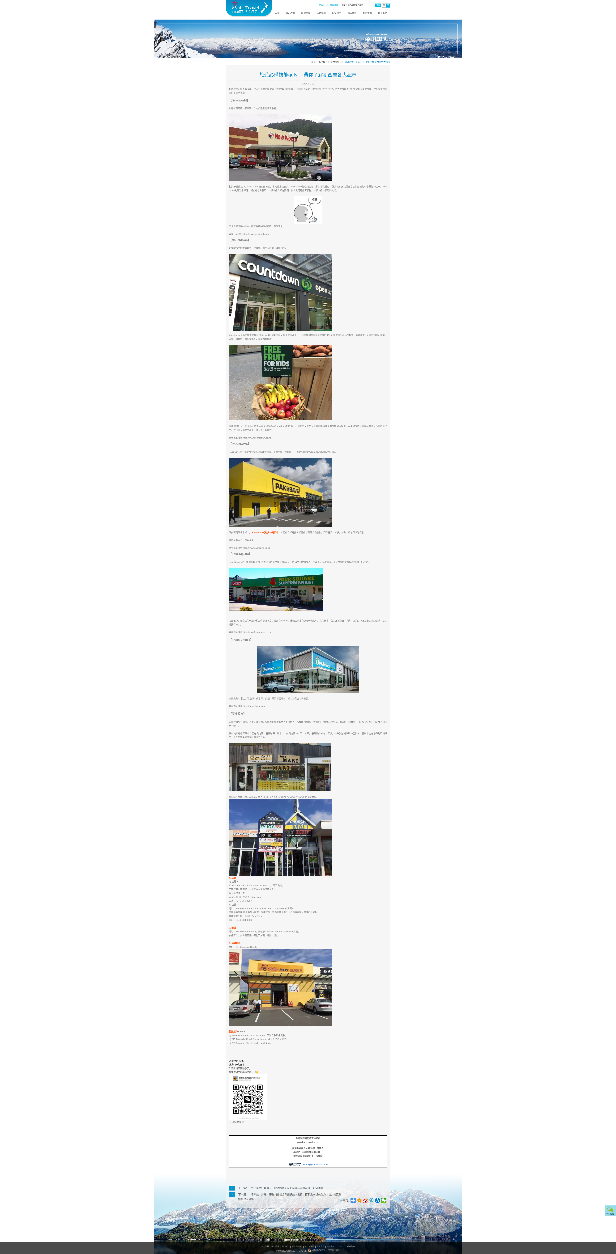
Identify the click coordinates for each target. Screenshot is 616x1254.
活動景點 (321, 13)
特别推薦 (367, 13)
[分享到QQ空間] (359, 1200)
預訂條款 (275, 1247)
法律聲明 (330, 1247)
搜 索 (378, 5)
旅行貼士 (285, 1247)
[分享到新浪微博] (365, 1200)
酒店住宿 (351, 13)
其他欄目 (323, 62)
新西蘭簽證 (309, 1247)
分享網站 (334, 5)
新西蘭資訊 (336, 62)
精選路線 (305, 13)
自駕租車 (336, 13)
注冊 (326, 5)
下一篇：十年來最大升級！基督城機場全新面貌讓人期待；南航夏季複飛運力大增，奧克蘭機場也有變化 (289, 1195)
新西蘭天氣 (297, 1247)
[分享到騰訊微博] (371, 1200)
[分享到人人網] (377, 1200)
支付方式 (320, 1247)
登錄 (321, 5)
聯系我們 (351, 1247)
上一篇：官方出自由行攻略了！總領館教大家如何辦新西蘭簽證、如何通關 (280, 1188)
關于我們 (382, 13)
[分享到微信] (383, 1200)
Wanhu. (304, 1251)
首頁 (277, 13)
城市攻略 (290, 13)
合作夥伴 (341, 1247)
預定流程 (265, 1247)
